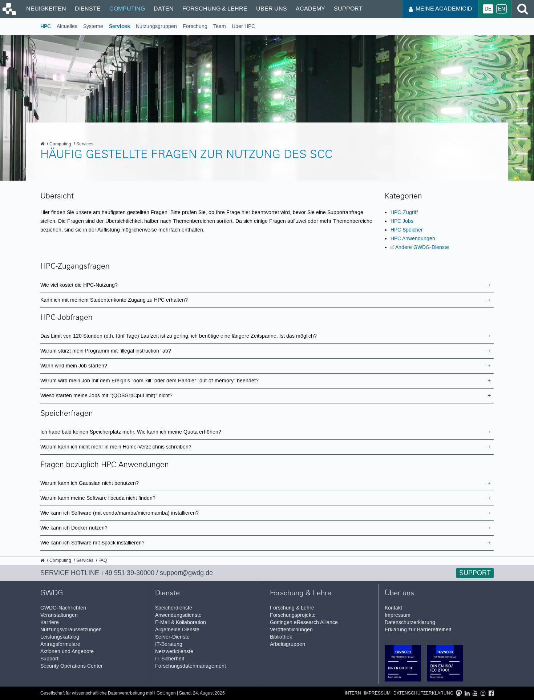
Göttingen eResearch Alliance (304, 622)
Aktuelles (67, 26)
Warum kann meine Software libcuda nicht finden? (97, 498)
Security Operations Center (71, 666)
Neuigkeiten (46, 8)
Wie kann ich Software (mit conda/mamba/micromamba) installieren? (119, 513)
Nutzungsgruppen (156, 26)
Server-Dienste (172, 637)
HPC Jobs (402, 221)
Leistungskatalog (59, 637)
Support (348, 8)
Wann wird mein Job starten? (73, 366)
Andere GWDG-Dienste (422, 247)
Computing (127, 8)
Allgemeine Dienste (177, 629)
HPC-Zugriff (404, 212)
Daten (164, 8)
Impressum (397, 615)
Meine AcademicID (444, 8)
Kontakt (393, 608)
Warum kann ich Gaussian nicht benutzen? (89, 483)
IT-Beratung (168, 644)
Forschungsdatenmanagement (190, 666)
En (501, 9)
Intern (353, 693)
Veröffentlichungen (291, 629)
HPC (45, 26)
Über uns (271, 8)
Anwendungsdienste (178, 615)
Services (119, 26)
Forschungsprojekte (293, 615)
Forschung (195, 26)
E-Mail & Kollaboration (180, 622)
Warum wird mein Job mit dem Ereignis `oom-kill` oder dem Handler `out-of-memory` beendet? (149, 380)
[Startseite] (8, 13)
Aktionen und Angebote (67, 651)
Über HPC (243, 26)
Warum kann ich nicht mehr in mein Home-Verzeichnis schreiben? (115, 447)
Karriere (49, 622)
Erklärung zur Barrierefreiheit (418, 629)
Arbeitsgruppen (287, 644)
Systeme (93, 26)
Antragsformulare (60, 644)
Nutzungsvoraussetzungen (71, 629)
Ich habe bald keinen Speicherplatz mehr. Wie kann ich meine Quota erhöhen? (130, 432)
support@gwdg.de (186, 572)
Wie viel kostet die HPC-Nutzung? (79, 285)
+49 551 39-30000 (127, 572)
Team (219, 26)
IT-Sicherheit (169, 658)
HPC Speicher (407, 230)
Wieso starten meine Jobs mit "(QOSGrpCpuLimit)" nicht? (106, 395)
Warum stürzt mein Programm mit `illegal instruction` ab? (105, 351)
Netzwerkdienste (174, 651)
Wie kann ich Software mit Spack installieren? (92, 543)
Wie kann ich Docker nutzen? (74, 528)
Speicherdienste (173, 608)
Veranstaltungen (59, 615)
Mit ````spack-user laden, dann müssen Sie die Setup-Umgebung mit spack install (264, 545)
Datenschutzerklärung (410, 622)
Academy (310, 8)
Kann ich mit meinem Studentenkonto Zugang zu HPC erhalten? (114, 300)
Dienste (88, 8)
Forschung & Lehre (214, 8)
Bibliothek (281, 637)
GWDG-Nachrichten (63, 608)
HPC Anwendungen (413, 238)
